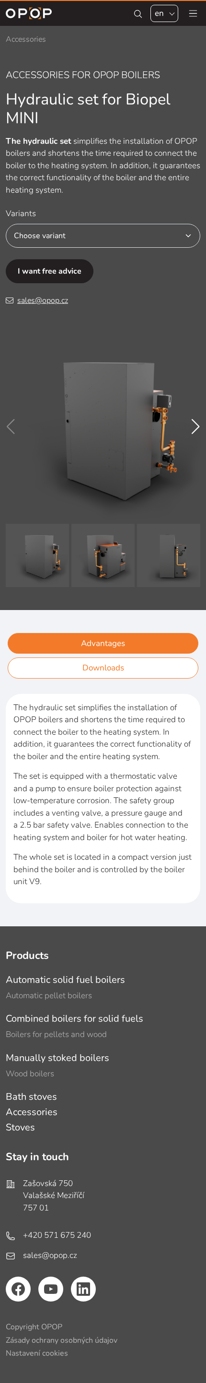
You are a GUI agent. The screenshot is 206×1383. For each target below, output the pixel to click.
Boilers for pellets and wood (56, 1034)
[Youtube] (50, 1289)
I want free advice (49, 271)
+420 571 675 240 (57, 1235)
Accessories (31, 1112)
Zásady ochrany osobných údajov (61, 1340)
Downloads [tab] (103, 667)
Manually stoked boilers (57, 1057)
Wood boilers (30, 1073)
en (159, 13)
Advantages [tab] (103, 643)
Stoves (20, 1127)
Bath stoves (31, 1096)
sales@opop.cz (42, 300)
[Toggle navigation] (193, 13)
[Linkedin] (83, 1289)
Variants (21, 213)
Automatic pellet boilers (49, 995)
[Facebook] (18, 1289)
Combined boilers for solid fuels (74, 1018)
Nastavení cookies (37, 1353)
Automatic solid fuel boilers (65, 979)
